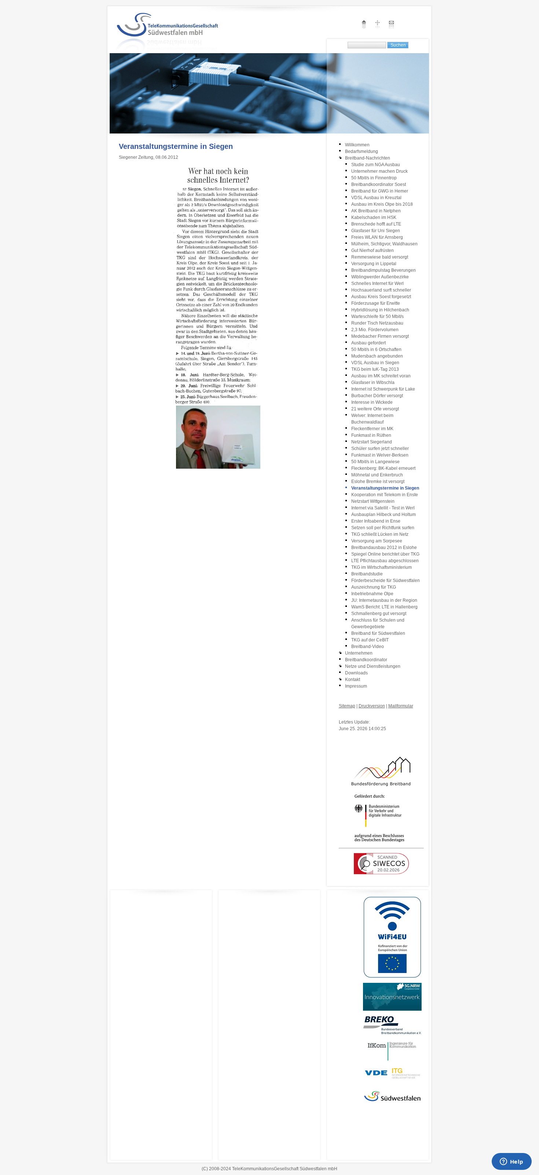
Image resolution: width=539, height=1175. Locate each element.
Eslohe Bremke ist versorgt (377, 481)
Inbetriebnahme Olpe (372, 593)
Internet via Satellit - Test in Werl (383, 507)
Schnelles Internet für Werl (377, 283)
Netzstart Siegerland (371, 441)
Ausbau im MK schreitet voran (381, 375)
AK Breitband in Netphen (376, 210)
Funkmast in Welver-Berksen (379, 455)
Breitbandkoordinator (366, 659)
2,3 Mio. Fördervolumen (375, 329)
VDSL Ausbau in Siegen (375, 362)
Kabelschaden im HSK (373, 217)
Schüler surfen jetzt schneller (380, 448)
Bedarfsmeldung (361, 151)
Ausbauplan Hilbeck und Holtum (383, 514)
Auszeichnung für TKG (373, 587)
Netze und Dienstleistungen (372, 666)
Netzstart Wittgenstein (373, 501)
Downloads (356, 673)
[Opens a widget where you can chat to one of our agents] (511, 1162)
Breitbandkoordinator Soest (378, 184)
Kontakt (352, 679)
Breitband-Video (367, 646)
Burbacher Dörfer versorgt (377, 395)
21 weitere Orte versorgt (375, 408)
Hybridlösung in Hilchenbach (380, 309)
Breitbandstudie (367, 573)
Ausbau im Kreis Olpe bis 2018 (382, 204)
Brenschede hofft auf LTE (376, 224)
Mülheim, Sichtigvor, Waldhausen (384, 243)
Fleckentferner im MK (372, 428)
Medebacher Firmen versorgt (380, 336)
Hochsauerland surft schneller (381, 290)
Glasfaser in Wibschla (373, 382)
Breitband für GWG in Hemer (379, 191)
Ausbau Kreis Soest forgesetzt (381, 296)
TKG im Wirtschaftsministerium (381, 567)
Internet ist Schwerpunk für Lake (383, 389)
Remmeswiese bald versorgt (380, 257)
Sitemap (347, 706)
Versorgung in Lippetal (373, 263)
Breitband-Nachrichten (367, 158)
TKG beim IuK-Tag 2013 (375, 369)
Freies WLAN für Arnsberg (377, 237)
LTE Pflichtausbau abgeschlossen (385, 560)
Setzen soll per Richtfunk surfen (382, 527)
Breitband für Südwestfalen (378, 633)
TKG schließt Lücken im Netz (379, 534)
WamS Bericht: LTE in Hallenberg (384, 607)
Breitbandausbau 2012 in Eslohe (384, 547)
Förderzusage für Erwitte (375, 303)
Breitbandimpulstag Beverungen (383, 270)
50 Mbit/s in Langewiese (375, 461)
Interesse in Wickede (372, 402)
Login (344, 714)
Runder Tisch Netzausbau (377, 323)
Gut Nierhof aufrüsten (372, 250)
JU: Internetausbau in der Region (384, 600)
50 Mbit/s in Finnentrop (374, 177)
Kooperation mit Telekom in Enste (384, 494)
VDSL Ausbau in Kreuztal (376, 197)
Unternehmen (359, 653)
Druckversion (372, 706)
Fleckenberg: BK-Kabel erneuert (383, 468)
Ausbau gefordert (368, 342)
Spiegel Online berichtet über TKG (385, 554)
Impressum (356, 686)
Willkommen (357, 144)
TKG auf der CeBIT (370, 640)
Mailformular (400, 706)
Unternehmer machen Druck (379, 171)
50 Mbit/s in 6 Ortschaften (376, 349)
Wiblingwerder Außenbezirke (380, 276)
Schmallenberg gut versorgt (378, 613)
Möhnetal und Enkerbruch (377, 474)
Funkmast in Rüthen (371, 435)
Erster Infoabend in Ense (375, 521)
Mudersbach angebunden (377, 356)
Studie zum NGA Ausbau (375, 164)
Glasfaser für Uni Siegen (375, 230)
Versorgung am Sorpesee (376, 540)
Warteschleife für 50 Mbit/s (377, 316)
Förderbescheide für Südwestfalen (385, 580)
